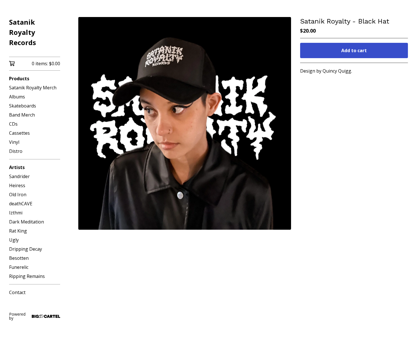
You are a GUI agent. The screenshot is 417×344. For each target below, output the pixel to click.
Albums (17, 97)
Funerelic (18, 267)
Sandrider (19, 176)
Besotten (19, 258)
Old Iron (17, 194)
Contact (17, 292)
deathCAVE (20, 204)
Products (19, 78)
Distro (15, 151)
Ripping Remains (27, 276)
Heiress (17, 185)
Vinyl (14, 142)
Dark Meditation (26, 222)
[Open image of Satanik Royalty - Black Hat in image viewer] (184, 123)
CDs (13, 124)
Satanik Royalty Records (22, 32)
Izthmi (15, 213)
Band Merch (22, 115)
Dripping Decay (25, 249)
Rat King (18, 231)
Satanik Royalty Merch (32, 88)
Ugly (14, 240)
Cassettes (19, 133)
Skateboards (22, 106)
